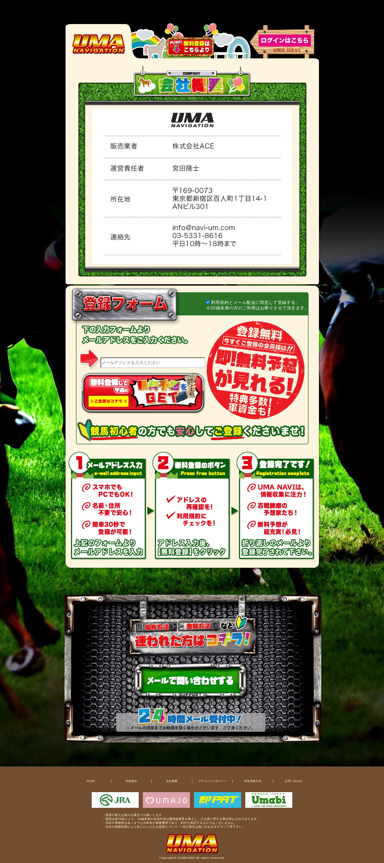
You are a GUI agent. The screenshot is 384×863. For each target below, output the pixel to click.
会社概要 (172, 781)
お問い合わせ (293, 781)
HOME (90, 781)
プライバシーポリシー (212, 781)
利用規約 (131, 781)
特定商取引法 (252, 781)
